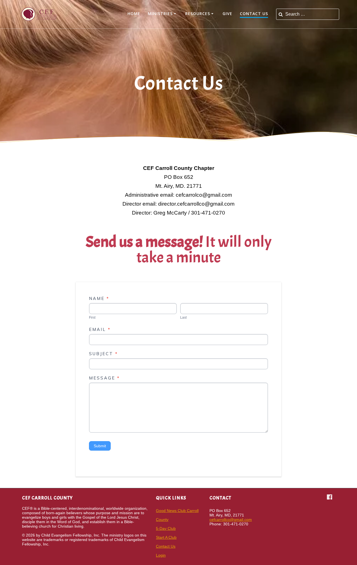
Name (99, 298)
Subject (103, 353)
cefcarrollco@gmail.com (230, 519)
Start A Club (166, 537)
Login (161, 555)
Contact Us (254, 13)
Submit (100, 446)
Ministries (160, 13)
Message (104, 378)
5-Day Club (166, 528)
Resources (197, 13)
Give (227, 13)
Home (133, 13)
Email (100, 329)
